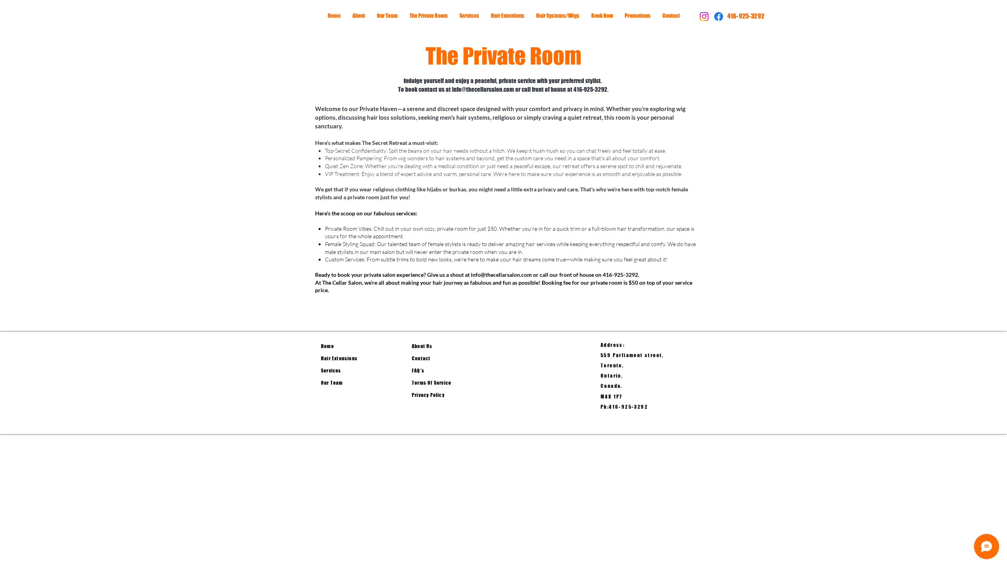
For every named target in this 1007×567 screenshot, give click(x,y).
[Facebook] (719, 16)
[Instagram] (704, 16)
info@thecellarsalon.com (483, 89)
